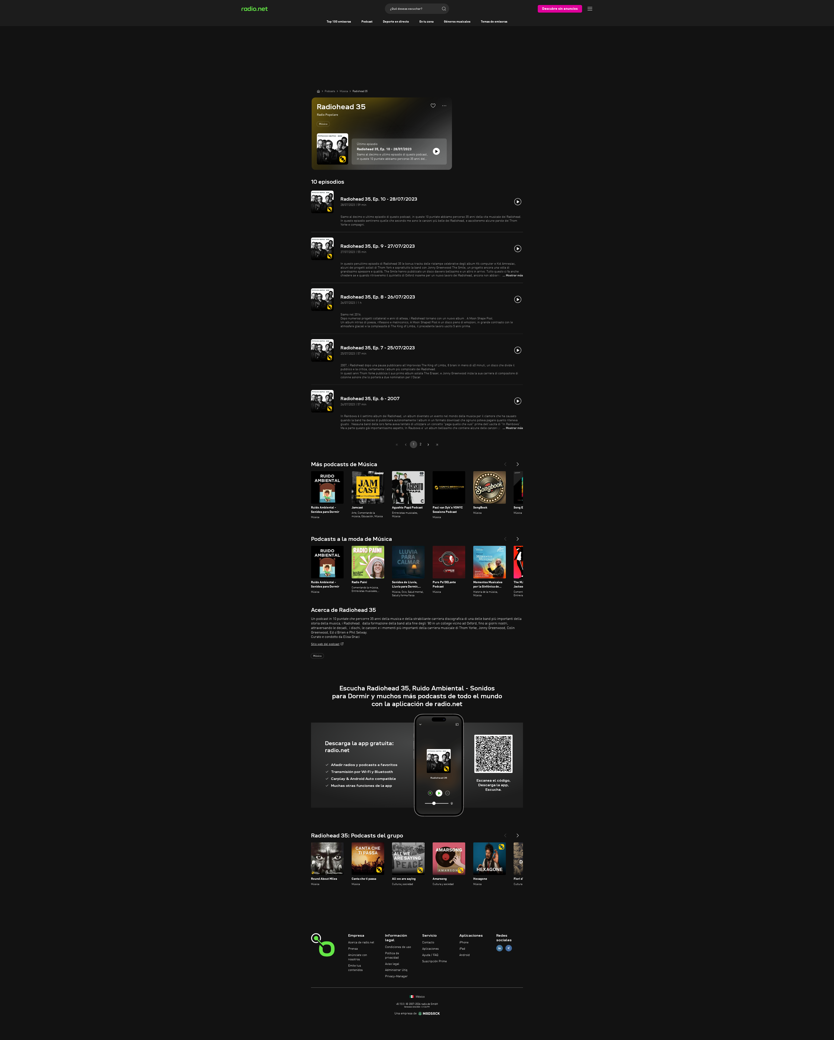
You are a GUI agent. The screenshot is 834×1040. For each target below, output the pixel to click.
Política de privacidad (392, 955)
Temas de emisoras (494, 21)
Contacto (428, 942)
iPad (462, 948)
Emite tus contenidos (355, 968)
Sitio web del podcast (325, 644)
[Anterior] (505, 462)
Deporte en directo (396, 21)
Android (464, 955)
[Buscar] (444, 8)
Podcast (366, 21)
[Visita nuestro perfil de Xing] (508, 948)
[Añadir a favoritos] (433, 105)
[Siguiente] (518, 462)
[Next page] (428, 444)
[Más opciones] (444, 105)
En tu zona (426, 21)
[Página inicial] (318, 91)
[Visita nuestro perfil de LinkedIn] (499, 948)
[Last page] (437, 444)
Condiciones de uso (398, 947)
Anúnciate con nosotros (357, 957)
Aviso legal (392, 964)
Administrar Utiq (396, 970)
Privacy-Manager (396, 976)
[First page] (397, 444)
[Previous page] (405, 444)
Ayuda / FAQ (430, 955)
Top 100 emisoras (339, 21)
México (420, 996)
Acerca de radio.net (361, 942)
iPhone (463, 942)
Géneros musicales (457, 21)
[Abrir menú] (589, 8)
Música (323, 124)
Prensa (353, 948)
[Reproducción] (436, 151)
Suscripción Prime (434, 961)
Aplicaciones (430, 948)
